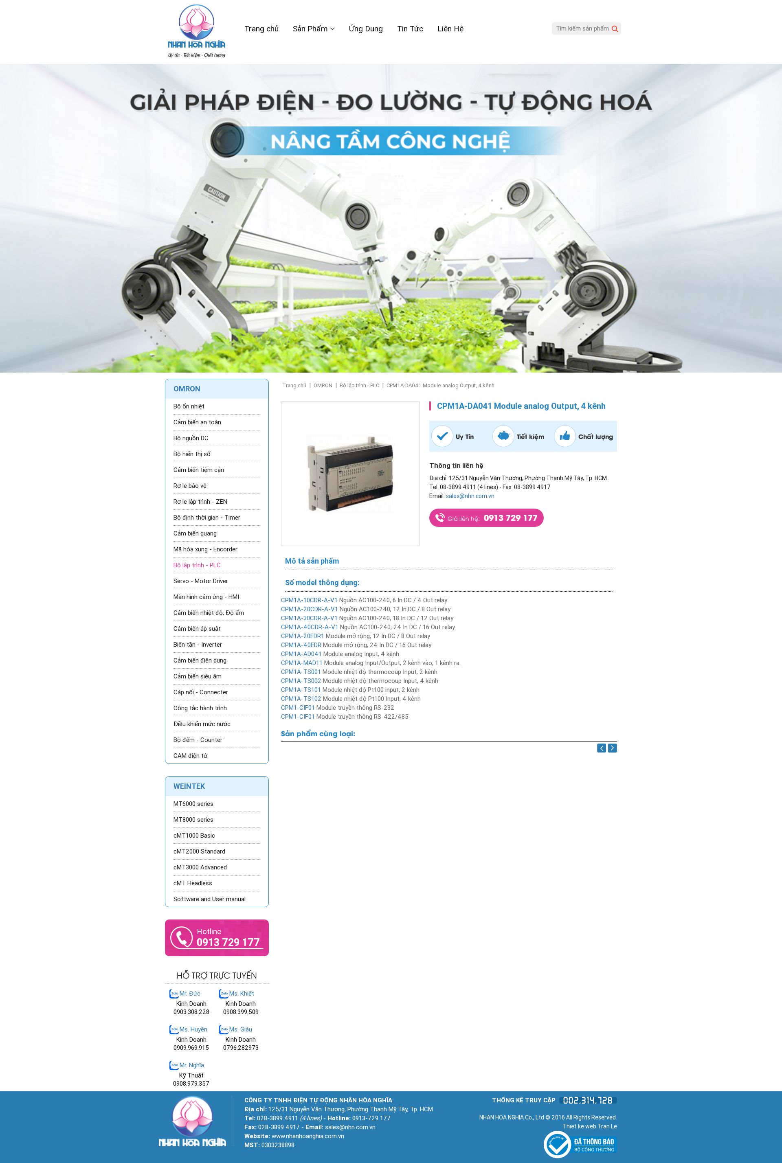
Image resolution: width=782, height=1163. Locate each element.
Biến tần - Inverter (198, 644)
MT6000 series (193, 804)
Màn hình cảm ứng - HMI (206, 597)
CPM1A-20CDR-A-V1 (309, 609)
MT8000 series (193, 819)
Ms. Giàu (240, 1029)
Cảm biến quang (195, 533)
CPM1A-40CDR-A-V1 (309, 627)
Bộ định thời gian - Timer (207, 517)
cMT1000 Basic (194, 835)
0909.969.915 (191, 1047)
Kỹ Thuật (191, 1075)
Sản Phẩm (311, 28)
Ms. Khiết (241, 993)
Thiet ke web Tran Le (589, 1126)
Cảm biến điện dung (200, 660)
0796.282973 (241, 1047)
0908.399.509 (241, 1012)
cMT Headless (193, 883)
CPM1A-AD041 (302, 654)
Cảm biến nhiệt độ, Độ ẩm (209, 613)
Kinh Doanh (191, 1003)
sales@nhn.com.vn (470, 496)
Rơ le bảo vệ (190, 485)
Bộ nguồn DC (191, 438)
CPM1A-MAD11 (302, 663)
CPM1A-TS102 (301, 698)
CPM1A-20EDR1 (302, 636)
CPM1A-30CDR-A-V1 (309, 618)
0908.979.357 (191, 1083)
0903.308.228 (191, 1012)
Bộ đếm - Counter (198, 740)
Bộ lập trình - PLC (359, 385)
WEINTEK (189, 786)
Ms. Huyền (193, 1029)
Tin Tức (410, 28)
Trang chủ (261, 28)
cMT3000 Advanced (200, 867)
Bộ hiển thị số (192, 454)
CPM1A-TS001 (301, 672)
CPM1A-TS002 (301, 681)
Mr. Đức (190, 993)
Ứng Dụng (366, 28)
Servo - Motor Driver (201, 581)
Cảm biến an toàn (197, 422)
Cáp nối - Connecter (201, 692)
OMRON (323, 385)
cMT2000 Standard (199, 851)
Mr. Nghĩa (192, 1065)
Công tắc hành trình (200, 708)
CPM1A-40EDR (301, 645)
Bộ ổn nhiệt (189, 406)
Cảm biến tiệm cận (199, 470)
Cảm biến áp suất (197, 628)
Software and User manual (210, 899)
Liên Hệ (450, 28)
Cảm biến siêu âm (198, 676)
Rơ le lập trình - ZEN (200, 501)
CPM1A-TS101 (301, 689)
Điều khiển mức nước (202, 724)
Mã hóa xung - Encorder (205, 549)
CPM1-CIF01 (298, 707)
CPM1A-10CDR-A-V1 (309, 600)
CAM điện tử (190, 755)
